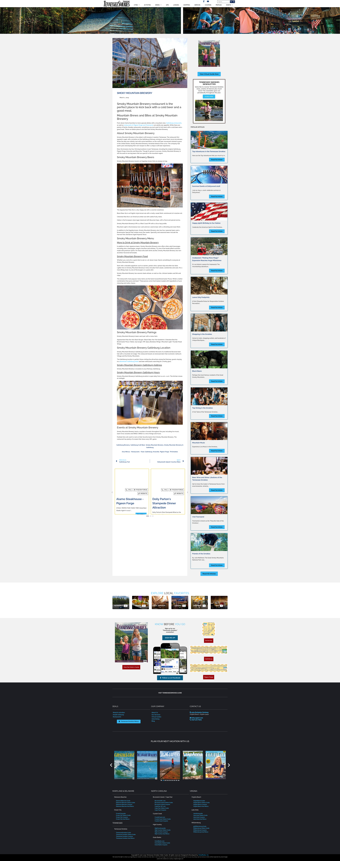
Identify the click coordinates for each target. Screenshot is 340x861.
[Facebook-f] (204, 1)
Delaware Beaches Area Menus (125, 806)
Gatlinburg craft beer (138, 445)
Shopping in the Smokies (202, 334)
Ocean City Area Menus (122, 819)
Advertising (155, 719)
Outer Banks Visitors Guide (162, 843)
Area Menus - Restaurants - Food (133, 452)
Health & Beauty (118, 715)
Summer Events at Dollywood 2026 (206, 186)
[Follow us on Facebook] (170, 657)
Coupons (208, 5)
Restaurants (117, 717)
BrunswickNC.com (160, 800)
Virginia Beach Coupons (200, 804)
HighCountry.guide (160, 828)
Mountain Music (198, 443)
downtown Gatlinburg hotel (129, 361)
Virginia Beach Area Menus (201, 806)
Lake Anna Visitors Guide (200, 815)
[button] (112, 492)
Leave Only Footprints (200, 297)
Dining (157, 5)
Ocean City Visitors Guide (123, 815)
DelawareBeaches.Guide (123, 800)
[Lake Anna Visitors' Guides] (170, 765)
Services (197, 5)
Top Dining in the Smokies (202, 408)
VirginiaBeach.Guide (199, 800)
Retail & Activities (119, 712)
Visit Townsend (198, 517)
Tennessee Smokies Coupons (124, 836)
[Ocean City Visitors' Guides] (193, 765)
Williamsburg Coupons (200, 830)
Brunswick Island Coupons (162, 804)
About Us (155, 712)
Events (228, 5)
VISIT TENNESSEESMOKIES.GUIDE (170, 693)
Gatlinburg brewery (123, 445)
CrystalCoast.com (160, 817)
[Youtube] (208, 1)
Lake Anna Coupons (199, 817)
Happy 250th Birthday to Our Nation (206, 223)
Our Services (156, 715)
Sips (167, 5)
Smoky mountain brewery (154, 445)
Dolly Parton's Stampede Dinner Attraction (164, 503)
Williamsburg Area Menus (200, 832)
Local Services (158, 606)
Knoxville (156, 452)
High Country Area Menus (162, 833)
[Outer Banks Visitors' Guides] (216, 765)
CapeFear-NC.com (160, 806)
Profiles (219, 5)
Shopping (186, 5)
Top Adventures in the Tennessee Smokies (208, 151)
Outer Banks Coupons (161, 844)
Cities (136, 5)
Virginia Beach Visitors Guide (201, 802)
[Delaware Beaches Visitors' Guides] (124, 765)
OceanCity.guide (121, 813)
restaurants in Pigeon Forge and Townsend (138, 125)
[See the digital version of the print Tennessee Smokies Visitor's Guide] (131, 642)
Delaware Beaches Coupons (124, 804)
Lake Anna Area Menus (199, 819)
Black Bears (197, 371)
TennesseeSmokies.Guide (123, 832)
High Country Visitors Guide (162, 830)
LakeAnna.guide (198, 813)
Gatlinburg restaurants (174, 123)
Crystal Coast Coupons (161, 821)
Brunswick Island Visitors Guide (164, 802)
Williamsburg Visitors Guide (201, 828)
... (131, 510)
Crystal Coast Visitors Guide (163, 819)
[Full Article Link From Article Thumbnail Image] (209, 140)
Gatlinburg (148, 452)
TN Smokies (174, 452)
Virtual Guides (156, 717)
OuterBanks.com (159, 841)
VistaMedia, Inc (203, 855)
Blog (153, 721)
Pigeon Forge (164, 452)
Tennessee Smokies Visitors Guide (126, 834)
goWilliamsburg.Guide (199, 826)
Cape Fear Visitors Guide (162, 808)
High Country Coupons (161, 832)
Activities (147, 5)
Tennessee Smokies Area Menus (125, 838)
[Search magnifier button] (233, 1)
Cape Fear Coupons (160, 810)
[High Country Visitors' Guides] (147, 765)
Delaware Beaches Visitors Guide (125, 802)
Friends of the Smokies (201, 554)
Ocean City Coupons (122, 817)
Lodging (176, 5)
